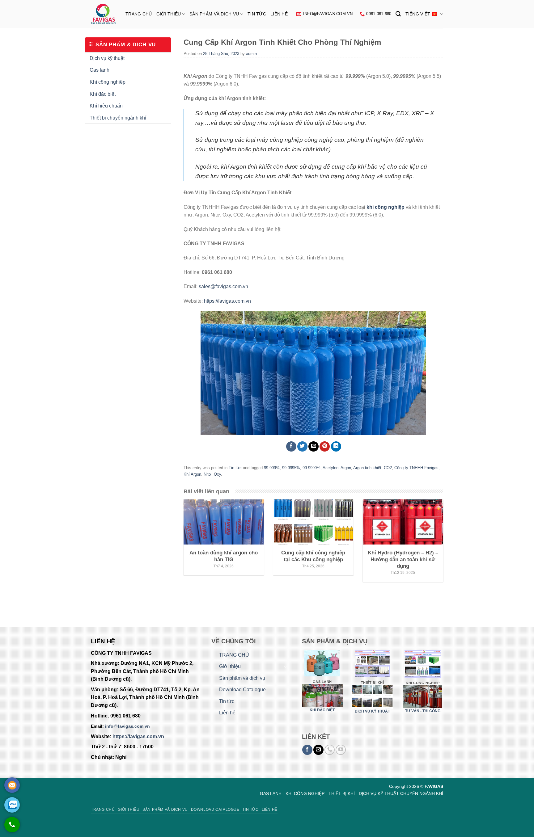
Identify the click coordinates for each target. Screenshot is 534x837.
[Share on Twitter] (302, 446)
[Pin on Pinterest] (325, 446)
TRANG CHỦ (138, 13)
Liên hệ (279, 13)
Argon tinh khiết (367, 467)
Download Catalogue (242, 689)
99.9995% (291, 467)
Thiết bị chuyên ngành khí (118, 117)
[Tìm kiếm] (398, 14)
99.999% (272, 467)
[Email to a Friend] (313, 446)
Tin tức (257, 13)
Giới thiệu (168, 13)
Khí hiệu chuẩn (106, 105)
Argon (346, 467)
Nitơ (207, 474)
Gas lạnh (99, 70)
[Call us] (329, 750)
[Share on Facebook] (291, 446)
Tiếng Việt (417, 13)
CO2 (388, 467)
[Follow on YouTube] (341, 750)
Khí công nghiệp (107, 82)
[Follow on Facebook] (307, 750)
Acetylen (330, 467)
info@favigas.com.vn (127, 726)
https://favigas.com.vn (227, 301)
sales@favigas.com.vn (223, 286)
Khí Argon (192, 474)
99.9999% (311, 467)
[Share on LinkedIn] (336, 446)
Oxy (217, 474)
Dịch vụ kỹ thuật (107, 58)
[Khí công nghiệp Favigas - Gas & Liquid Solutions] (103, 14)
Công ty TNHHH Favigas (416, 467)
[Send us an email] (318, 750)
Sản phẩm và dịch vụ (214, 13)
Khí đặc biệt (103, 94)
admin (251, 53)
